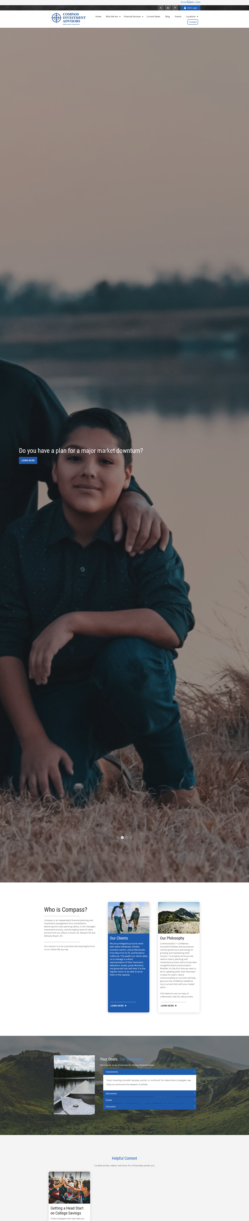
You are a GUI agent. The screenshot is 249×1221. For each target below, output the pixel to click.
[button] (98, 16)
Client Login (192, 8)
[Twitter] (161, 7)
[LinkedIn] (168, 7)
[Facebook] (175, 7)
